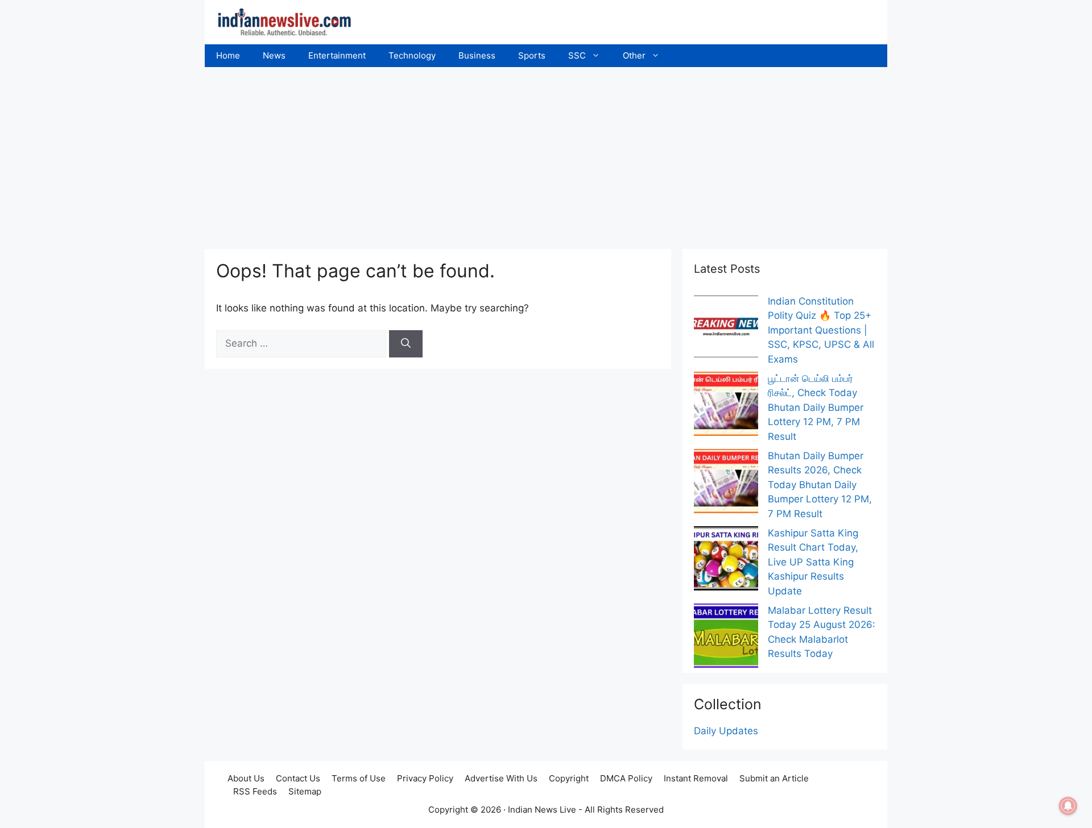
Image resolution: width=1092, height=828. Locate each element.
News (274, 55)
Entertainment (337, 55)
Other (634, 55)
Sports (531, 55)
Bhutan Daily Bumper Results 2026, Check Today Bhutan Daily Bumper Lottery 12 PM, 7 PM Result (820, 484)
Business (476, 55)
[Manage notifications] (1068, 806)
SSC (577, 55)
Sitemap (304, 791)
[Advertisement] (546, 152)
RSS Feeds (255, 791)
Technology (412, 55)
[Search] (406, 343)
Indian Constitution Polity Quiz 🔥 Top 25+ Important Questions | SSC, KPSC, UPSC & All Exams (821, 330)
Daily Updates (726, 731)
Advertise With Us (501, 778)
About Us (246, 778)
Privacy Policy (425, 778)
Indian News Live (542, 809)
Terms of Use (359, 778)
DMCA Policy (626, 778)
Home (228, 55)
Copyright (569, 778)
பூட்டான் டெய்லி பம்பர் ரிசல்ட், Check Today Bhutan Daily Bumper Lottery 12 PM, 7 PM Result (815, 407)
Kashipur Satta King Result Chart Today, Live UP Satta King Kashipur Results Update (813, 562)
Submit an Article (774, 778)
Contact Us (298, 778)
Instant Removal (696, 778)
